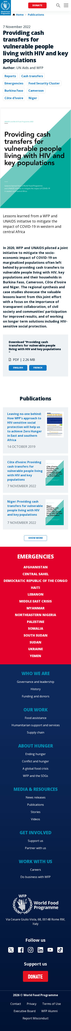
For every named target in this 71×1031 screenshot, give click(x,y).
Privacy (31, 1004)
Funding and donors (35, 696)
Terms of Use (51, 1004)
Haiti (35, 587)
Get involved (35, 833)
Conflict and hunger (35, 761)
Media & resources (35, 789)
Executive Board (25, 1011)
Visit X (11, 950)
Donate (37, 5)
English (18, 367)
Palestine (35, 622)
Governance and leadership (35, 682)
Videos (35, 819)
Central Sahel (36, 574)
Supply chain (35, 732)
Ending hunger (35, 754)
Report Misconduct (35, 1018)
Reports (10, 76)
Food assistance (35, 718)
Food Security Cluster (44, 83)
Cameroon (36, 91)
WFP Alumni (49, 1011)
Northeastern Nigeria (35, 615)
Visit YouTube (50, 950)
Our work (35, 710)
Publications (36, 14)
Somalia (35, 628)
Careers (35, 870)
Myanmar (36, 608)
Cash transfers (32, 76)
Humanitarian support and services (35, 725)
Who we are (35, 673)
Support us (35, 841)
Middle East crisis (35, 601)
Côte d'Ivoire (14, 98)
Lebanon (36, 594)
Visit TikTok (60, 950)
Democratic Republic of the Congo (35, 580)
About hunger (35, 746)
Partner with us (35, 848)
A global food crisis (35, 769)
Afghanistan (35, 567)
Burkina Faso (14, 91)
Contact (15, 1004)
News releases (36, 797)
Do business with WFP (35, 877)
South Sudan (36, 635)
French (37, 367)
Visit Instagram (30, 950)
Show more (35, 537)
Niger (33, 98)
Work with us (35, 861)
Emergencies (14, 83)
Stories (35, 812)
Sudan (35, 642)
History (36, 689)
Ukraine (35, 649)
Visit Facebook (20, 950)
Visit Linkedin (40, 950)
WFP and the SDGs (35, 776)
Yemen (35, 656)
